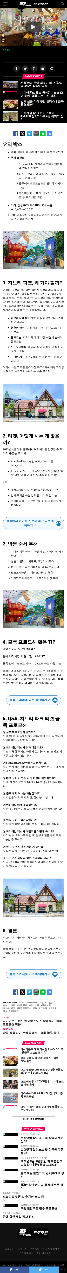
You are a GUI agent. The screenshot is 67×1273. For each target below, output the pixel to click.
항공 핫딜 (34, 1248)
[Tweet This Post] (24, 68)
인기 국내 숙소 (44, 1252)
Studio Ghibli (30, 1003)
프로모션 (9, 1248)
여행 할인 (22, 1005)
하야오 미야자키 (11, 1011)
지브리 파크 (9, 1008)
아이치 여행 (9, 1005)
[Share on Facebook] (16, 68)
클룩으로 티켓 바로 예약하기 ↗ (33, 974)
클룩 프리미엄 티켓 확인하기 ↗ (33, 700)
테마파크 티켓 (40, 1008)
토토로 (53, 1008)
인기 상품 (34, 1005)
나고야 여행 (46, 1003)
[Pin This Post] (33, 68)
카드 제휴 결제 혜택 (52, 1248)
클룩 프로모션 (24, 1008)
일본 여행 (46, 1005)
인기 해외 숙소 (26, 1252)
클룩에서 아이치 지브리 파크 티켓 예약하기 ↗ (33, 523)
